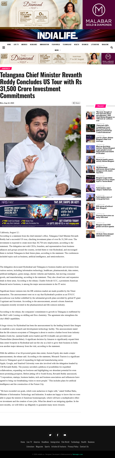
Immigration (44, 44)
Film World (56, 44)
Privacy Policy (73, 446)
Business (85, 44)
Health (76, 44)
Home (9, 44)
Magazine (105, 44)
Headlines (33, 44)
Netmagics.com (78, 454)
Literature (95, 44)
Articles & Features (58, 446)
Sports (47, 446)
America (24, 44)
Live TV (16, 44)
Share (77, 103)
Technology (67, 44)
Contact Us (84, 446)
